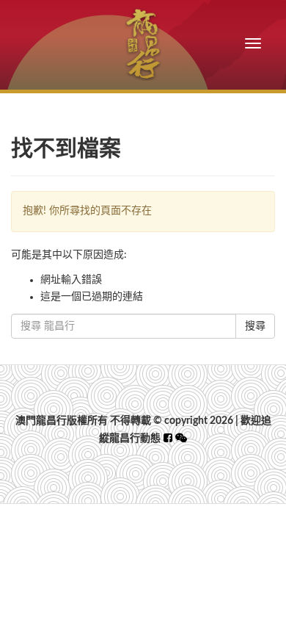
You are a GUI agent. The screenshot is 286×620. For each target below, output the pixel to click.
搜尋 (255, 326)
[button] (181, 438)
